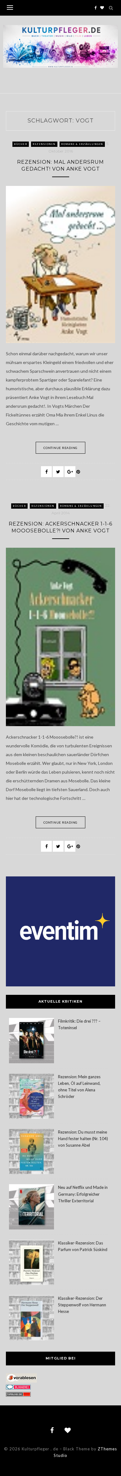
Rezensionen (44, 144)
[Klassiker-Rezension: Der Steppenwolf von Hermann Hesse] (31, 1318)
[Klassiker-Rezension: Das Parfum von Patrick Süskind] (31, 1263)
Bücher (20, 144)
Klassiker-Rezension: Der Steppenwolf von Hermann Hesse (82, 1305)
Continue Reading (60, 448)
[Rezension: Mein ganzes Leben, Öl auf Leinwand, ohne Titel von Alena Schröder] (31, 1097)
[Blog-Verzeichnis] (18, 1387)
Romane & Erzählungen (82, 144)
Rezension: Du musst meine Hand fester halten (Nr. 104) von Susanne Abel (83, 1138)
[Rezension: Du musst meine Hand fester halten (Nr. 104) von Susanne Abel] (31, 1152)
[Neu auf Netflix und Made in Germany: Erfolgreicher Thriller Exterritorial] (31, 1207)
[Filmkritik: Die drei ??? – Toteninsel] (31, 1041)
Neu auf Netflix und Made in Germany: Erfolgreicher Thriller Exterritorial (83, 1194)
